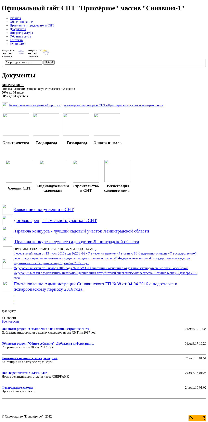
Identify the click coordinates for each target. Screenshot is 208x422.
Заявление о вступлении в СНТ (44, 209)
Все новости (10, 321)
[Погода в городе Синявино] (14, 57)
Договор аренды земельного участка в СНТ (55, 220)
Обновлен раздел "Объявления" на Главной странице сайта (46, 329)
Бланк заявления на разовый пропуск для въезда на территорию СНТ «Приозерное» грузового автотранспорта (86, 105)
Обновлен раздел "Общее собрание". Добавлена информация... (48, 343)
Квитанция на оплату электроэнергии (29, 358)
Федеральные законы (17, 387)
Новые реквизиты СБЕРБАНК (25, 373)
